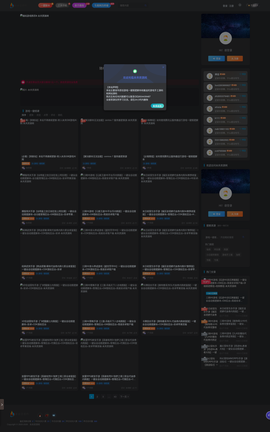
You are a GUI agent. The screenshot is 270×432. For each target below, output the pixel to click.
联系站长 (157, 105)
